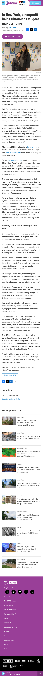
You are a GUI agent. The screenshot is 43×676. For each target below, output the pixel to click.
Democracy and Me (10, 627)
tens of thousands (13, 152)
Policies (6, 631)
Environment (21, 559)
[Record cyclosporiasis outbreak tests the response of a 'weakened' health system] (9, 452)
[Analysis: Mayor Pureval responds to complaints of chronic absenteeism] (9, 547)
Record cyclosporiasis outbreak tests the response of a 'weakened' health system (28, 453)
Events (6, 618)
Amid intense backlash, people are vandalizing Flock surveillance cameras (28, 517)
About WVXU (8, 605)
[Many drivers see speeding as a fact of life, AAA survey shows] (9, 436)
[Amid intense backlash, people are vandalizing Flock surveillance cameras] (9, 515)
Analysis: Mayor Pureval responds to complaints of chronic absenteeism (26, 548)
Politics (19, 464)
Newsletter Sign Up (10, 614)
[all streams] (40, 673)
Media (19, 527)
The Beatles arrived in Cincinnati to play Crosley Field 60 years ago (28, 533)
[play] (3, 673)
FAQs (6, 644)
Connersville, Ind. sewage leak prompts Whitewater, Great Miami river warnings (28, 564)
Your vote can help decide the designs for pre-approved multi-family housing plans (28, 501)
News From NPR (10, 375)
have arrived (32, 147)
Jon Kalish (12, 28)
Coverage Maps (9, 640)
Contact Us (7, 623)
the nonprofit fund (15, 160)
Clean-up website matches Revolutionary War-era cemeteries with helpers (26, 422)
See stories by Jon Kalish (11, 399)
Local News (20, 417)
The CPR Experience (10, 601)
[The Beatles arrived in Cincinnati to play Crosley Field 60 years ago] (9, 531)
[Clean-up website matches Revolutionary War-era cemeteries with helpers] (9, 421)
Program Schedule (10, 609)
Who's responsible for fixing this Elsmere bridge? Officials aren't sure (28, 485)
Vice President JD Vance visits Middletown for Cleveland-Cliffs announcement (28, 469)
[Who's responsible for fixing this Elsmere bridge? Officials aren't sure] (9, 483)
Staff (5, 649)
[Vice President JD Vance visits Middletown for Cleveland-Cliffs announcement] (9, 467)
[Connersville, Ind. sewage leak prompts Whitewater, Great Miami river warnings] (9, 563)
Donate (36, 3)
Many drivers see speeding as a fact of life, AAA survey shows (28, 437)
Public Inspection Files (11, 636)
